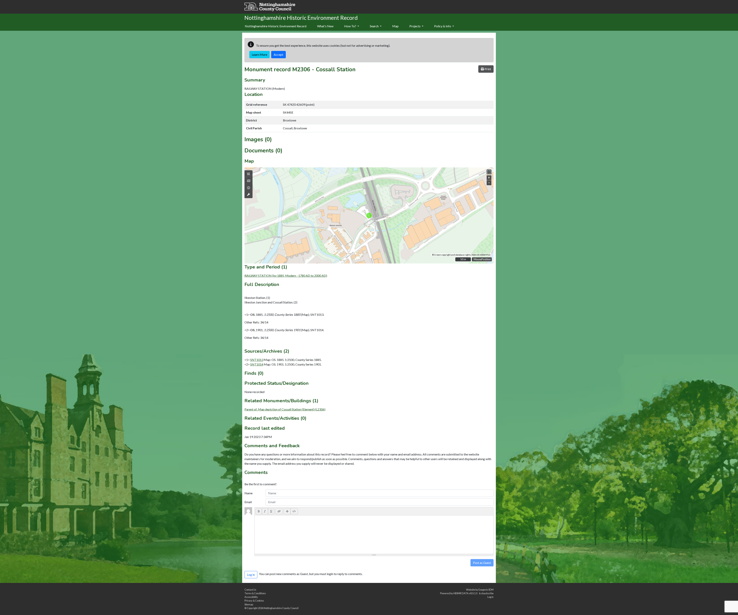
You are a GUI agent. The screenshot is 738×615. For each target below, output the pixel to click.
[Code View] (294, 511)
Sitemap (248, 604)
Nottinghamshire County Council (281, 608)
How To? (350, 26)
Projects (415, 26)
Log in (490, 596)
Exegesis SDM (486, 589)
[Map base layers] (248, 180)
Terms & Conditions (255, 593)
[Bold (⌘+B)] (259, 511)
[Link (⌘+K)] (279, 511)
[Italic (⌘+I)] (265, 511)
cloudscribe (487, 593)
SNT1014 (256, 364)
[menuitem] (325, 26)
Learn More (259, 54)
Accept (278, 54)
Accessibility (251, 596)
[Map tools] (248, 194)
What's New (325, 26)
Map (395, 26)
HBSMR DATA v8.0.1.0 (465, 593)
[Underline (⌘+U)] (271, 511)
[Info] (248, 187)
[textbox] (374, 534)
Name (248, 493)
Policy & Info (443, 26)
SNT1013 (256, 360)
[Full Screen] (287, 511)
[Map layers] (248, 173)
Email (248, 502)
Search (374, 26)
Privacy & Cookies (254, 600)
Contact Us (250, 589)
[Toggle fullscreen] (489, 172)
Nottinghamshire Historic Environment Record (275, 26)
